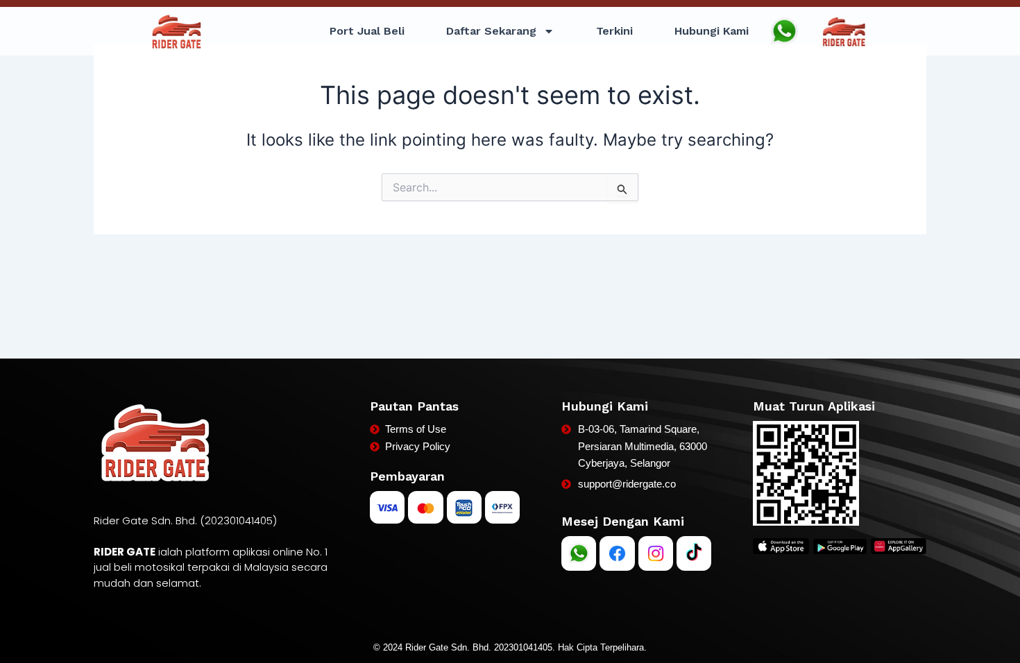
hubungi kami (711, 30)
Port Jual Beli (367, 30)
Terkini (614, 30)
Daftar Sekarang (491, 30)
